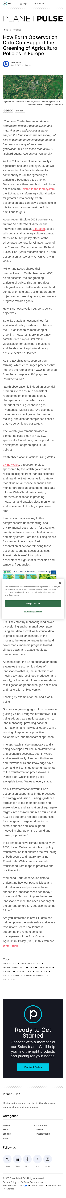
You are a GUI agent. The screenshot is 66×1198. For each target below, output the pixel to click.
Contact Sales (33, 1067)
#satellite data (11, 975)
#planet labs (24, 971)
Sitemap (10, 1189)
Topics (26, 4)
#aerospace (9, 964)
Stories (17, 30)
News (5, 1130)
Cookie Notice (37, 1186)
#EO (31, 967)
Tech (5, 1138)
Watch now (10, 945)
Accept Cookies (33, 604)
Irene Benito (16, 62)
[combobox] (50, 4)
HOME (5, 30)
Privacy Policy (9, 1182)
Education (42, 1125)
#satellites (9, 979)
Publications (43, 1134)
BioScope (39, 228)
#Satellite (41, 971)
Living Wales (11, 464)
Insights (7, 1125)
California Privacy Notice (32, 1182)
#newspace (45, 967)
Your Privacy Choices (13, 1186)
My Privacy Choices (33, 612)
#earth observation (14, 967)
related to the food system (38, 189)
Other (40, 1130)
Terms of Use (54, 1186)
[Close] (59, 582)
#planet (7, 971)
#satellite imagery (34, 975)
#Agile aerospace (30, 964)
